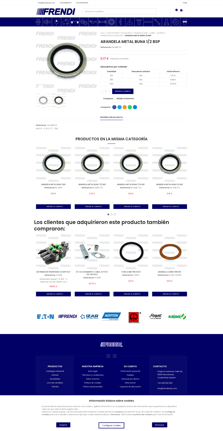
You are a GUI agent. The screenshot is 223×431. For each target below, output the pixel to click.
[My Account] (185, 11)
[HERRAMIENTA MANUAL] (157, 21)
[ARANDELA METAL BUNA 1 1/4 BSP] (130, 164)
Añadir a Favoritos (125, 98)
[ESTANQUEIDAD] (74, 21)
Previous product (179, 34)
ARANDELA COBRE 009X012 (169, 272)
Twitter (119, 107)
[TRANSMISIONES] (102, 21)
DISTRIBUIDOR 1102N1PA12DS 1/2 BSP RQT (53, 272)
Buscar (152, 11)
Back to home (182, 34)
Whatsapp (130, 107)
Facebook (114, 107)
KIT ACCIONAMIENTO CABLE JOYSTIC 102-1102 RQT (92, 273)
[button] (45, 3)
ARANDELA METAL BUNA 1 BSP (53, 184)
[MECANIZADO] (84, 21)
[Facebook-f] (108, 356)
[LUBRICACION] (93, 21)
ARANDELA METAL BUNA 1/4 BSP (169, 184)
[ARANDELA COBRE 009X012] (169, 251)
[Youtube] (115, 356)
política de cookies (143, 414)
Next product (185, 34)
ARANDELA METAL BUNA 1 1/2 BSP (92, 184)
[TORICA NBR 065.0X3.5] (130, 251)
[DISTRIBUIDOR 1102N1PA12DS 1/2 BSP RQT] (53, 251)
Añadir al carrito (123, 91)
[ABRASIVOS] (111, 21)
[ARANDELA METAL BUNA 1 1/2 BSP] (92, 164)
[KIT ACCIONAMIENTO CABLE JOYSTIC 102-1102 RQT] (92, 251)
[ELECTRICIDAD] (120, 21)
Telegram (135, 107)
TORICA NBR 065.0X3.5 (131, 272)
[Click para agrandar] (41, 87)
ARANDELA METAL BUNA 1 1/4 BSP (131, 184)
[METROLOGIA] (148, 21)
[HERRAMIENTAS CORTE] (129, 21)
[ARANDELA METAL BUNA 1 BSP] (53, 164)
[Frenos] (175, 21)
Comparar (108, 98)
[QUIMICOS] (166, 21)
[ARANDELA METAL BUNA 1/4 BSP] (169, 164)
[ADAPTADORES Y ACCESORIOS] (38, 21)
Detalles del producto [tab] (111, 117)
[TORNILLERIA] (139, 21)
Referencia (41, 125)
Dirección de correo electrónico (125, 107)
